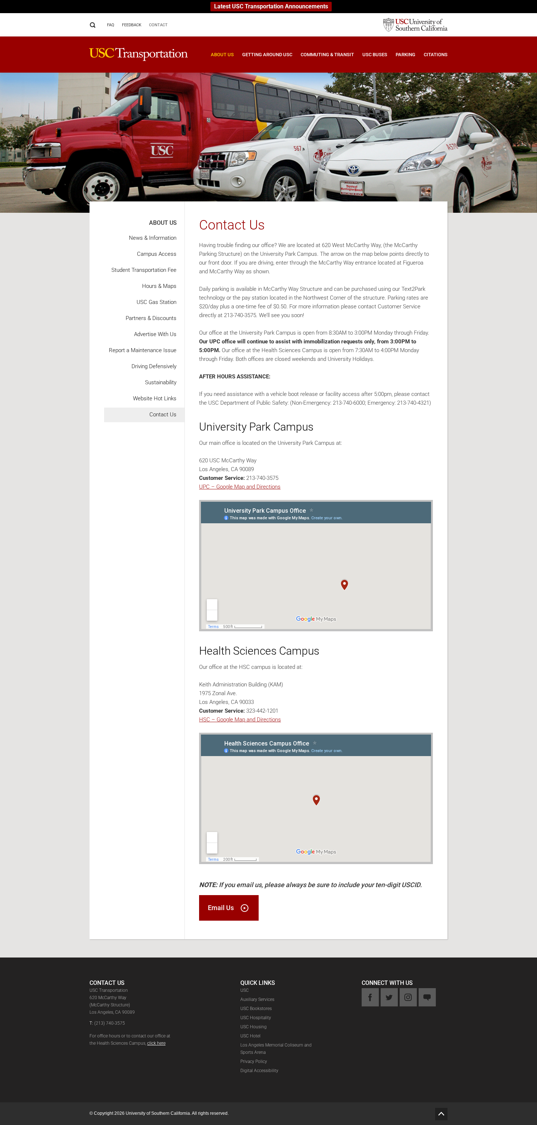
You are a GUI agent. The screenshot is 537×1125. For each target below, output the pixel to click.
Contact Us (162, 414)
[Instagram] (408, 997)
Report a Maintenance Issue (142, 350)
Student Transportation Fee (143, 270)
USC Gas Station (156, 302)
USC (244, 990)
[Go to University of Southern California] (412, 24)
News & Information (152, 238)
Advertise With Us (155, 334)
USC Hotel (250, 1036)
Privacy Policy (253, 1061)
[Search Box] (92, 25)
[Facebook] (370, 997)
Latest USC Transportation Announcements (271, 6)
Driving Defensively (154, 366)
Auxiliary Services (257, 999)
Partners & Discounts (151, 318)
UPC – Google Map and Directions (240, 486)
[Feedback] (427, 997)
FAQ (110, 25)
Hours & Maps (159, 286)
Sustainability (160, 382)
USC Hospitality (255, 1017)
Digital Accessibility (259, 1070)
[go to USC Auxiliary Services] (138, 54)
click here (156, 1043)
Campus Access (156, 254)
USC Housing (253, 1026)
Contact (158, 25)
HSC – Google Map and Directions (240, 719)
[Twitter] (389, 997)
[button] (218, 60)
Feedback (131, 25)
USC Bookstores (256, 1008)
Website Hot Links (154, 398)
